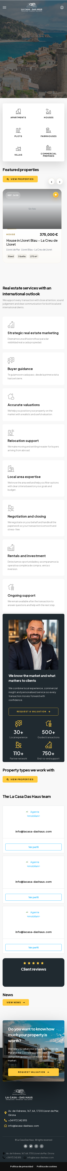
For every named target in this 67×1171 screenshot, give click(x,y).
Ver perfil (33, 846)
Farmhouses (49, 136)
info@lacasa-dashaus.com (33, 831)
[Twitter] (31, 1146)
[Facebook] (25, 1146)
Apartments (18, 117)
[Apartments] (18, 111)
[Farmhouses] (48, 130)
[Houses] (48, 111)
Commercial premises (49, 154)
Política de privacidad (21, 1166)
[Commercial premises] (48, 147)
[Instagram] (36, 1146)
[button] (5, 7)
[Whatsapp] (42, 1146)
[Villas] (18, 148)
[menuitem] (62, 7)
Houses (49, 117)
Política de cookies (47, 1166)
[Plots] (18, 130)
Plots (18, 136)
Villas (18, 155)
